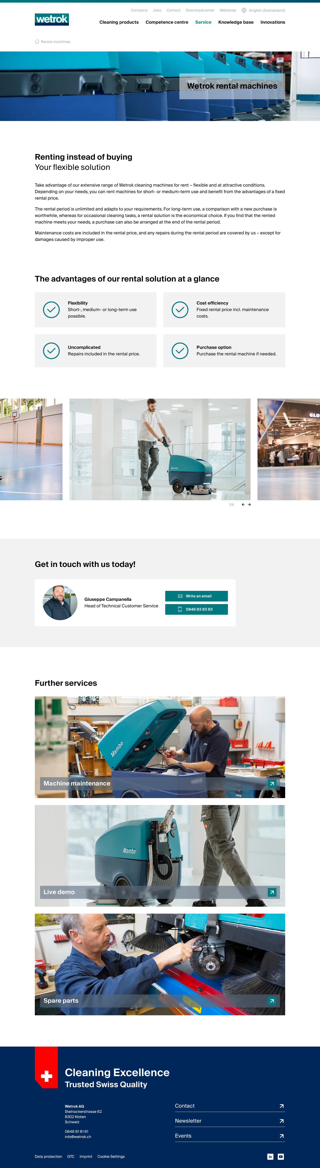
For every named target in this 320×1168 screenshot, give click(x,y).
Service (203, 22)
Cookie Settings (111, 1156)
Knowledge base (236, 22)
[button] (160, 747)
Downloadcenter (200, 10)
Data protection (48, 1156)
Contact (173, 10)
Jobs (157, 10)
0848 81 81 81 (76, 1131)
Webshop (228, 10)
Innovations (273, 22)
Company (139, 10)
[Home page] (52, 19)
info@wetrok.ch (78, 1137)
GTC (70, 1156)
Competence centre (167, 22)
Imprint (86, 1156)
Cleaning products (119, 22)
